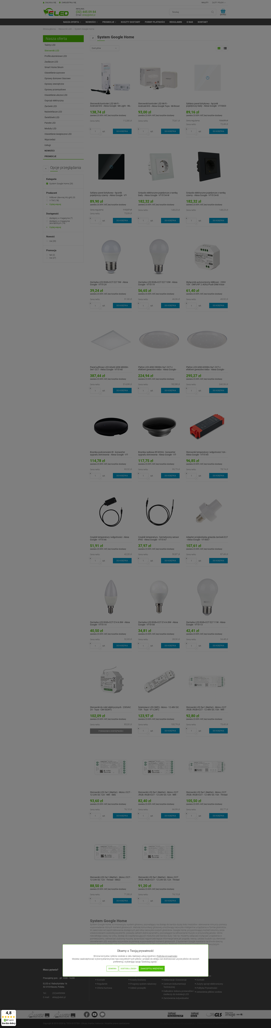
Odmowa (112, 969)
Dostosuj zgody (128, 969)
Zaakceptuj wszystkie (152, 969)
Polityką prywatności (167, 956)
